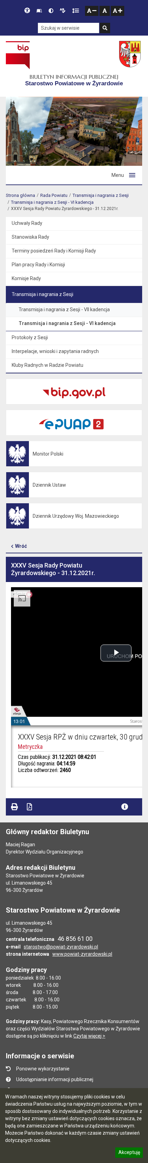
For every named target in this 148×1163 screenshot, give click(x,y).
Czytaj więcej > (89, 1036)
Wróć (21, 546)
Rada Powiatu (53, 195)
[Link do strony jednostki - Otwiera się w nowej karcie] (130, 55)
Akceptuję (129, 1153)
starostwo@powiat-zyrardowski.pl (61, 947)
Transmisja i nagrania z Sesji (101, 195)
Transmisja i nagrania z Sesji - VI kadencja (52, 202)
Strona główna (20, 195)
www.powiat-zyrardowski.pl (82, 954)
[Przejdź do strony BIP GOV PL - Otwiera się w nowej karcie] (18, 55)
